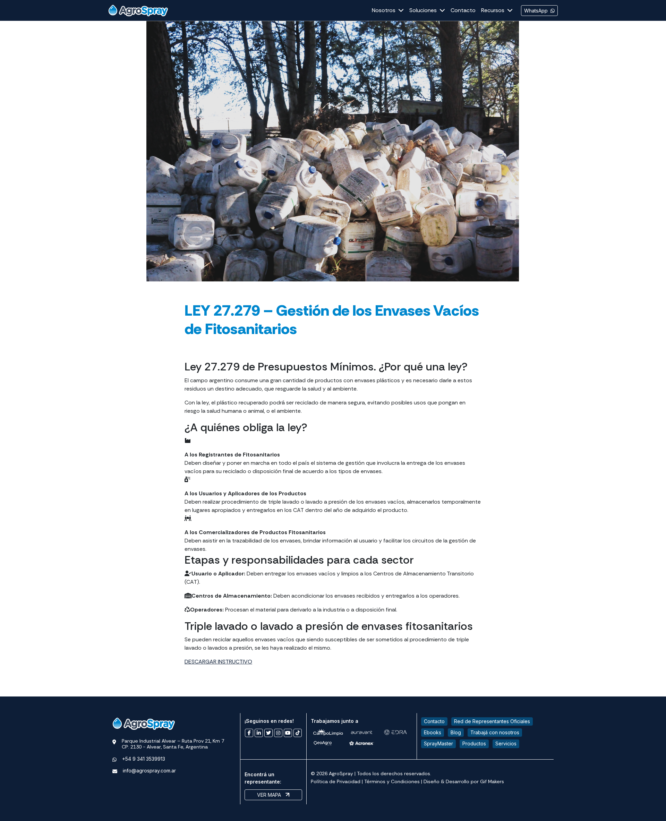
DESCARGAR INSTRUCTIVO (218, 661)
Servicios (505, 743)
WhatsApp (536, 11)
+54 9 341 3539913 (143, 759)
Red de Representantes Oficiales (492, 721)
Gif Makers (492, 781)
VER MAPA (269, 795)
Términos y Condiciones (392, 781)
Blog (456, 732)
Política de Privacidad (335, 781)
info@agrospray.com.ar (149, 770)
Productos (474, 743)
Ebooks (432, 732)
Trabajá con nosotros (494, 732)
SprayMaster (438, 743)
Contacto (434, 721)
